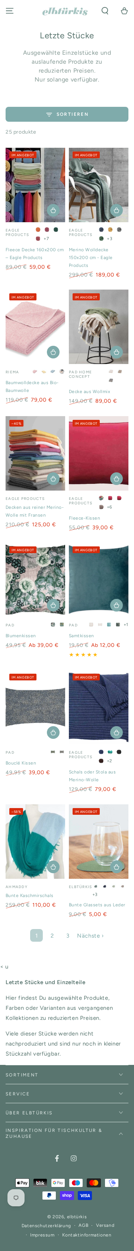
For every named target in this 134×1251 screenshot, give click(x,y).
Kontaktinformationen (86, 1235)
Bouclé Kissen (21, 763)
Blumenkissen (21, 635)
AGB (83, 1225)
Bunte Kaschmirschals (30, 895)
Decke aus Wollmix (89, 391)
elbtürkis (77, 1216)
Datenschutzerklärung (46, 1225)
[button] (105, 10)
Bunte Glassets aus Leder (97, 904)
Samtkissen (81, 635)
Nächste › (90, 935)
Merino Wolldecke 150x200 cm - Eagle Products (91, 257)
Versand (105, 1225)
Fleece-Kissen (84, 518)
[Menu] (9, 10)
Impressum (42, 1235)
